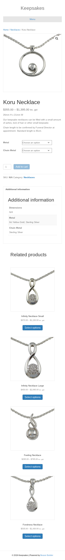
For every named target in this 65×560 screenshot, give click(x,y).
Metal (6, 142)
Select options (33, 327)
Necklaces (15, 30)
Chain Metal (9, 150)
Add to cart (22, 166)
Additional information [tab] (18, 189)
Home (6, 30)
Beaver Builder (46, 555)
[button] (57, 38)
